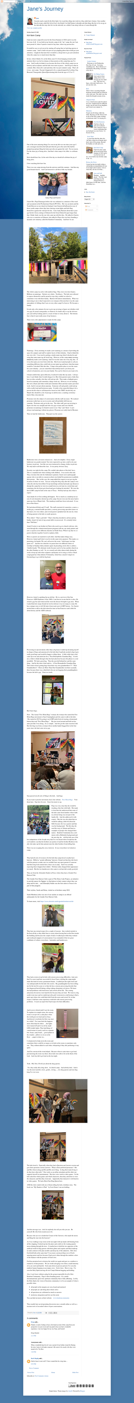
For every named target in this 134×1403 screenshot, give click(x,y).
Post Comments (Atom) (41, 1376)
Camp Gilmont (90, 35)
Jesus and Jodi (98, 173)
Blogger (82, 1391)
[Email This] (49, 1313)
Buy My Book (90, 192)
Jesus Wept (90, 136)
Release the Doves (91, 162)
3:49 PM (33, 1352)
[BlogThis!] (51, 1313)
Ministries (89, 111)
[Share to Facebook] (54, 1313)
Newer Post (30, 1372)
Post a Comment (34, 1368)
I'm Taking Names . (99, 74)
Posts (88, 206)
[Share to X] (53, 1313)
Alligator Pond (90, 100)
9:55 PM (33, 1364)
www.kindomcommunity (61, 1298)
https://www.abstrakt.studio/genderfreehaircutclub (56, 901)
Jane (37, 18)
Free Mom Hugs (67, 799)
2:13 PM (33, 1336)
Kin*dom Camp (98, 148)
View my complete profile (34, 28)
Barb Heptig (35, 1358)
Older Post (75, 1372)
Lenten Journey (91, 61)
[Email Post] (46, 1312)
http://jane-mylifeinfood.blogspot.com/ (94, 52)
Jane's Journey (45, 9)
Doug (32, 1322)
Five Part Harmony (99, 122)
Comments (90, 210)
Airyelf (70, 1391)
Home (53, 1372)
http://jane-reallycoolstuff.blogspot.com (94, 43)
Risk (87, 89)
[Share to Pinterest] (56, 1313)
